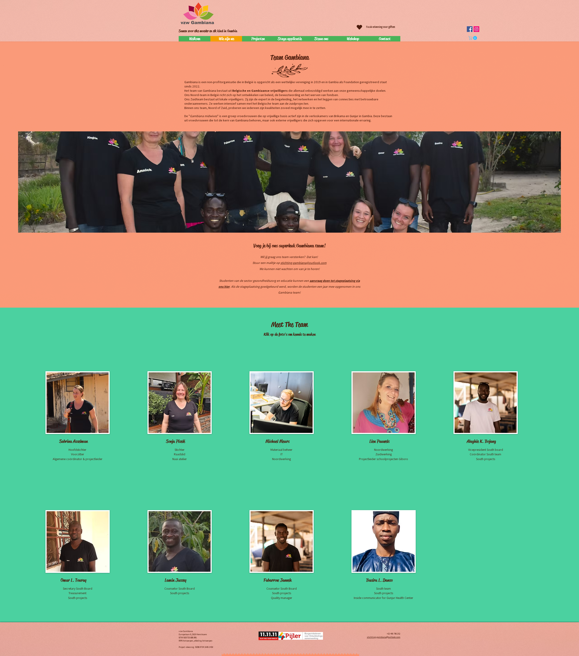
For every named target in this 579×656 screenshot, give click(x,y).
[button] (473, 38)
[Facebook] (469, 29)
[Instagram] (476, 29)
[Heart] (359, 27)
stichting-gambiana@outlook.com (303, 263)
